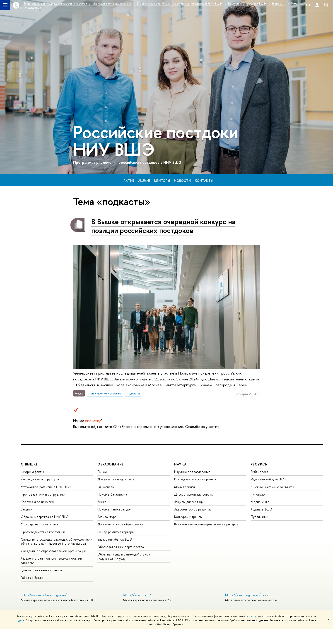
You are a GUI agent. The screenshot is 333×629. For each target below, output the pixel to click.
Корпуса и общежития (37, 502)
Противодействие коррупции (43, 532)
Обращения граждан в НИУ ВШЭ (45, 517)
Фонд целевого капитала (39, 524)
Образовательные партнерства (120, 547)
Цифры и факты (32, 472)
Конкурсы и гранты (188, 517)
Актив (128, 180)
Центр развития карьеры (115, 532)
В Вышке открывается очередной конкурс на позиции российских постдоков (163, 225)
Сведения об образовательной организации (53, 551)
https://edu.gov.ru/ (137, 595)
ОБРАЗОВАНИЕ (110, 464)
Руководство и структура (40, 479)
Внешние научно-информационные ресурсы (206, 524)
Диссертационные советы (193, 494)
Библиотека (259, 472)
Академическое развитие (193, 509)
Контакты (204, 180)
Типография (259, 494)
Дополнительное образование (120, 524)
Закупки (26, 509)
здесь (252, 616)
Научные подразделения (192, 472)
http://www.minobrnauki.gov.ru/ (44, 595)
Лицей (102, 472)
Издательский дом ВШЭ (268, 479)
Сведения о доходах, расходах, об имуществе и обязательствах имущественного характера (56, 541)
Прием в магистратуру (114, 509)
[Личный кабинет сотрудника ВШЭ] (317, 5)
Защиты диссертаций (189, 502)
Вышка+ (103, 502)
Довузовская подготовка (116, 479)
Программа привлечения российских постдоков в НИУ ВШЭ (127, 162)
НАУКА (180, 464)
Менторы (162, 180)
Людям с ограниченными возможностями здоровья (51, 560)
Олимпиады (105, 487)
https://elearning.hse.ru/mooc (247, 595)
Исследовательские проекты (195, 479)
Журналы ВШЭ (261, 509)
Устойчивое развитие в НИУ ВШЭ (46, 487)
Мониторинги (184, 487)
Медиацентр (260, 502)
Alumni (144, 180)
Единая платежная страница (41, 570)
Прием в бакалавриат (113, 494)
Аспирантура (106, 517)
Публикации (259, 517)
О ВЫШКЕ (29, 464)
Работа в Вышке (32, 577)
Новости (182, 180)
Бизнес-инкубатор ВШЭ (114, 539)
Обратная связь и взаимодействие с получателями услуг (124, 556)
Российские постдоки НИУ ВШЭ (155, 140)
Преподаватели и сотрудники (43, 494)
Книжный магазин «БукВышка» (272, 487)
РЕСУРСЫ (259, 464)
